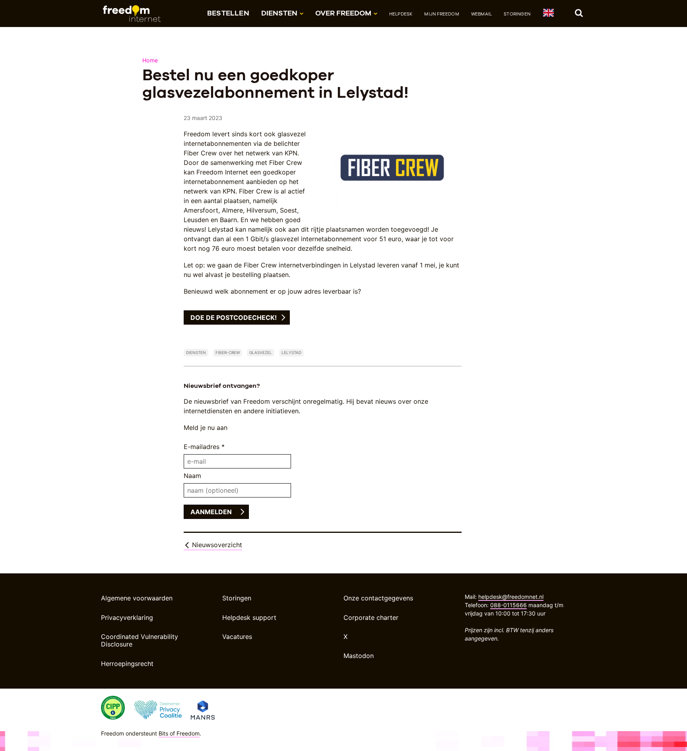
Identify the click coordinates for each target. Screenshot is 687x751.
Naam (192, 476)
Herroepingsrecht (127, 664)
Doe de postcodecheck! (233, 317)
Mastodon (359, 656)
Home (150, 60)
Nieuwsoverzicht (216, 545)
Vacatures (237, 637)
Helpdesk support (249, 617)
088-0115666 (508, 605)
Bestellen (228, 13)
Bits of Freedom (179, 733)
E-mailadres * (204, 447)
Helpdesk (401, 14)
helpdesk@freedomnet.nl (510, 596)
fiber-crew (227, 352)
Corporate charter (371, 617)
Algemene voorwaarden (137, 598)
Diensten (196, 352)
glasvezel (260, 352)
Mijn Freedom (441, 14)
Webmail (481, 14)
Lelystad (291, 352)
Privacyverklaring (127, 617)
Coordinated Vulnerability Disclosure (139, 640)
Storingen (517, 14)
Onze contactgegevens (378, 598)
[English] (548, 14)
